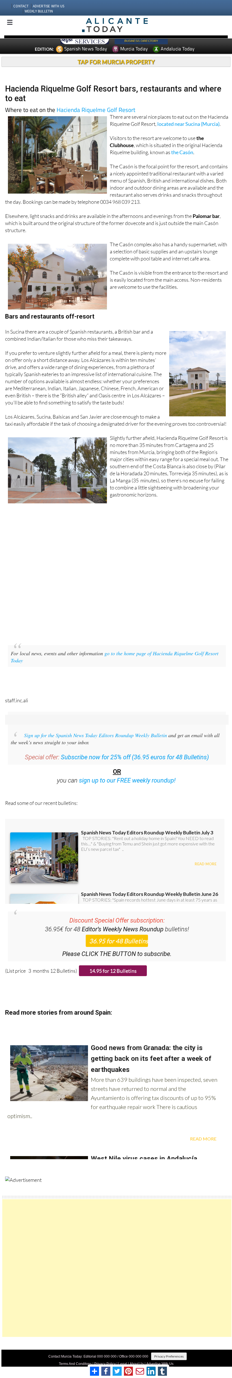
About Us (137, 1364)
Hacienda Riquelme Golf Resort (96, 109)
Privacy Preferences (169, 1356)
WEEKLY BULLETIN (39, 11)
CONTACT (21, 6)
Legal (122, 1364)
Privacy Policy (105, 1364)
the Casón (182, 152)
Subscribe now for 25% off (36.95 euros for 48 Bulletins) (135, 757)
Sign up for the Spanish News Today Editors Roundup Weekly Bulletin (95, 735)
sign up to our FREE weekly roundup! (127, 780)
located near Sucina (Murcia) (188, 124)
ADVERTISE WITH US (48, 6)
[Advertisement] (116, 1268)
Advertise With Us (159, 1364)
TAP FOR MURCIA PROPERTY (116, 61)
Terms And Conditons (75, 1364)
